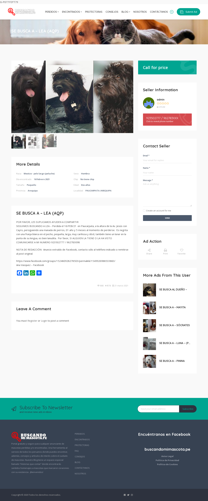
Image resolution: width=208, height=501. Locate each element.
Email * (146, 155)
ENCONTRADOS (71, 11)
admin (160, 99)
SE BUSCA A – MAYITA (172, 307)
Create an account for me (158, 210)
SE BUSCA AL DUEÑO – (173, 289)
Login (44, 320)
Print (165, 253)
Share (149, 253)
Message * (148, 180)
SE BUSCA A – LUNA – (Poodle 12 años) (175, 343)
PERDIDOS (51, 11)
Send (167, 218)
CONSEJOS (112, 11)
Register (32, 320)
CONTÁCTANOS (159, 11)
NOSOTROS (140, 11)
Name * (146, 168)
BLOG (125, 11)
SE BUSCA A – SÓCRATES (174, 325)
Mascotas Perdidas (20, 35)
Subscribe (187, 408)
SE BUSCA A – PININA (172, 361)
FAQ (77, 450)
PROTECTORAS (93, 11)
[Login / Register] (171, 12)
